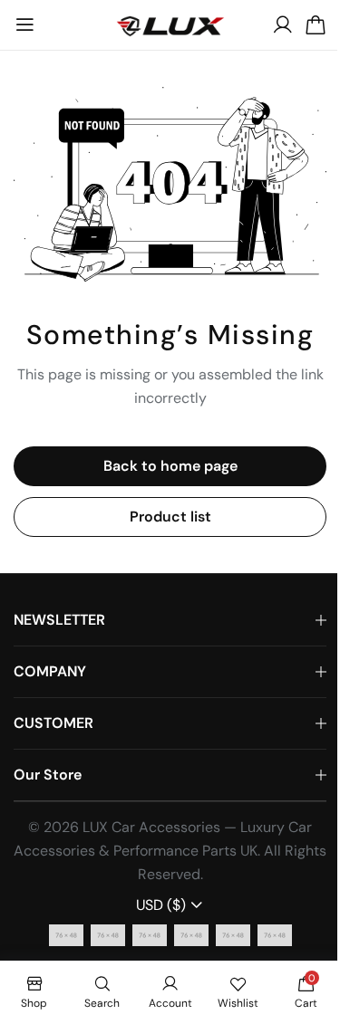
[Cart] (315, 25)
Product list (170, 516)
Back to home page (170, 465)
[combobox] (170, 905)
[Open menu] (24, 25)
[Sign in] (283, 25)
